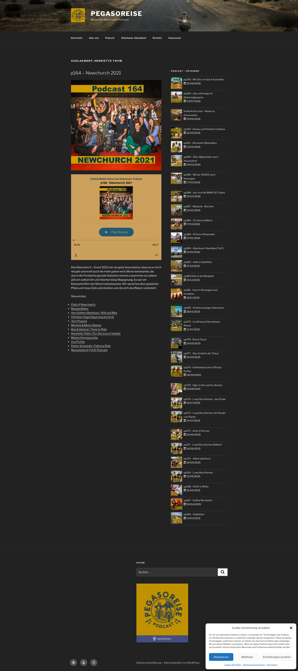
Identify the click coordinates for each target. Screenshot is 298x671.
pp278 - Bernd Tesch (195, 339)
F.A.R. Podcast (98, 350)
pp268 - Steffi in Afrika (196, 486)
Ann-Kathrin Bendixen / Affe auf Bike (94, 312)
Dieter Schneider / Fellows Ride (91, 346)
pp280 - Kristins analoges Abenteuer (204, 307)
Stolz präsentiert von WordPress (182, 662)
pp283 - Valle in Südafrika (198, 262)
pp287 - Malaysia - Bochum (199, 206)
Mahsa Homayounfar (84, 337)
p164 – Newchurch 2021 (96, 73)
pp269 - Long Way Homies (198, 472)
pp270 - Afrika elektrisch (197, 458)
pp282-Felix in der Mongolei (199, 275)
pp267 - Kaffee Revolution (198, 500)
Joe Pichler (78, 341)
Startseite (76, 37)
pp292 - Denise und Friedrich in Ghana (204, 129)
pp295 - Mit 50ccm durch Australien (204, 79)
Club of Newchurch (83, 304)
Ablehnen (247, 657)
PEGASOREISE (116, 13)
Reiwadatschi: (80, 350)
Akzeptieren (221, 657)
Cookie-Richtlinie (232, 664)
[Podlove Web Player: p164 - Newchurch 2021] (116, 217)
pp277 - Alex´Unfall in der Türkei (201, 353)
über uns (94, 37)
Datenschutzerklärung (254, 664)
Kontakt (157, 37)
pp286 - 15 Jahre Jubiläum (198, 220)
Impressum (272, 664)
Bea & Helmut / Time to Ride (89, 329)
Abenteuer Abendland (133, 37)
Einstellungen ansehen (277, 657)
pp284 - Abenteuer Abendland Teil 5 (203, 248)
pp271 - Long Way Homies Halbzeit (203, 444)
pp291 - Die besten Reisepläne (200, 142)
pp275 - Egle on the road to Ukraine (203, 385)
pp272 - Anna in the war (197, 430)
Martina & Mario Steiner (86, 325)
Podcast (110, 37)
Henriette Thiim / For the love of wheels (96, 333)
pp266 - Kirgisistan (194, 514)
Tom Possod (79, 321)
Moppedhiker (79, 308)
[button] (291, 628)
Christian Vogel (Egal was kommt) (92, 317)
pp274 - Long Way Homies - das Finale (205, 399)
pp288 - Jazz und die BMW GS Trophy (204, 192)
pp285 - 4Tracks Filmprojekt (199, 234)
